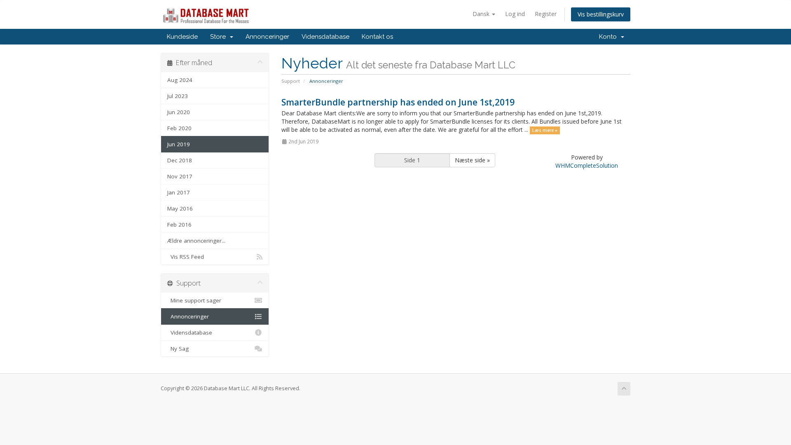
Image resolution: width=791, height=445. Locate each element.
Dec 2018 (179, 160)
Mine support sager (194, 300)
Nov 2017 (179, 176)
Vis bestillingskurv (601, 14)
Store (219, 36)
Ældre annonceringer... (196, 240)
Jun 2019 (178, 144)
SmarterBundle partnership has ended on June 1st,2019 (398, 102)
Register (546, 14)
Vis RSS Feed (185, 256)
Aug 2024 (179, 80)
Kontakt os (377, 36)
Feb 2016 (179, 224)
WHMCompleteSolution (586, 165)
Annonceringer (267, 36)
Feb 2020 (179, 128)
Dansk (482, 14)
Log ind (515, 14)
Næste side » (472, 160)
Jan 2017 (178, 192)
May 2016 (180, 208)
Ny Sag (178, 348)
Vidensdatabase (325, 36)
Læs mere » (544, 130)
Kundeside (182, 36)
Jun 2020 (178, 112)
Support (290, 81)
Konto (609, 36)
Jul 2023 (177, 96)
